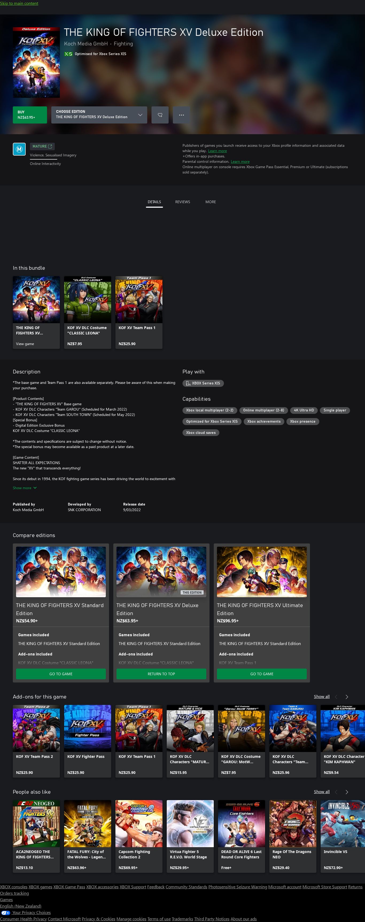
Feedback (156, 886)
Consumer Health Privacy (23, 918)
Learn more (217, 150)
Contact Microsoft (64, 918)
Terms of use (159, 918)
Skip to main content (19, 3)
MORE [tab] (210, 201)
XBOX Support (133, 886)
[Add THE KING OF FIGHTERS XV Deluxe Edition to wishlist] (160, 115)
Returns (355, 886)
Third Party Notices (212, 918)
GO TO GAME (60, 673)
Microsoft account (284, 886)
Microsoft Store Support (324, 886)
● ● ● (181, 114)
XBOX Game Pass (69, 886)
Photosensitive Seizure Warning (237, 886)
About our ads (244, 918)
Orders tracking (14, 893)
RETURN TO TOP (161, 673)
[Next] (346, 697)
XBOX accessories (102, 886)
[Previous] (336, 697)
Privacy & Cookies (98, 918)
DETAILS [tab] (154, 201)
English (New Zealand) (20, 906)
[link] (36, 312)
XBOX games (40, 886)
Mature (40, 146)
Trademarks (182, 918)
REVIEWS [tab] (182, 201)
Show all (322, 696)
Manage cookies (131, 918)
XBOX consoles (14, 886)
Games (6, 899)
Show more (22, 487)
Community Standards (186, 886)
